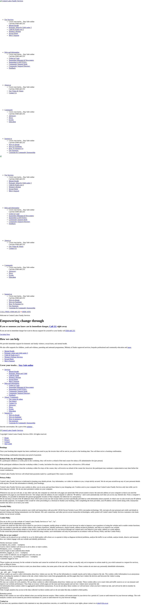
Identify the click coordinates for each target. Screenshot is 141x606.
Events (11, 120)
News (11, 118)
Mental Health (14, 25)
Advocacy (12, 116)
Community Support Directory (19, 66)
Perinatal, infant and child (16, 353)
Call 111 (53, 326)
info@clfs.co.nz (102, 603)
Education (12, 122)
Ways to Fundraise (15, 146)
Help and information (11, 52)
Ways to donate (14, 144)
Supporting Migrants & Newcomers (21, 60)
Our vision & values (16, 399)
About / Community (11, 397)
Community (8, 110)
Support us (8, 139)
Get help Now (5, 334)
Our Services (8, 20)
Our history (13, 401)
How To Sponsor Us (16, 148)
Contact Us (13, 93)
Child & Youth (16, 29)
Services (7, 369)
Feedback (12, 68)
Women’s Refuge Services (13, 357)
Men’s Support (14, 35)
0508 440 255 (70, 331)
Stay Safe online (26, 365)
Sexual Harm (13, 33)
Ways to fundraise (15, 417)
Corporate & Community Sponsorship (22, 152)
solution (29, 427)
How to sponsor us (15, 419)
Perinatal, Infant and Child (18, 373)
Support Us (8, 413)
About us (7, 85)
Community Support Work (18, 64)
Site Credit (8, 444)
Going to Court (14, 58)
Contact (7, 442)
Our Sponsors (13, 150)
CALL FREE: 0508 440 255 (10, 312)
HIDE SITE (26, 312)
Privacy (7, 440)
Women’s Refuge (15, 31)
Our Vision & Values (16, 91)
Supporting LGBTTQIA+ (18, 62)
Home (6, 438)
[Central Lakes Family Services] (11, 1)
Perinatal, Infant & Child (20, 27)
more (129, 347)
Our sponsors (13, 421)
